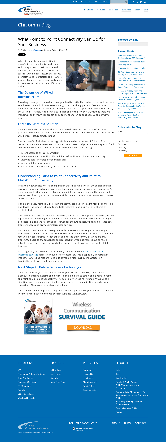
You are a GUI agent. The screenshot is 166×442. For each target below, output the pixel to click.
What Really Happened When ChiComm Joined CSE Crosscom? (131, 56)
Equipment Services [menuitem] (27, 382)
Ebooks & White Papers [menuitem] (126, 382)
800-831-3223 (89, 423)
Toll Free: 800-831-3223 (81, 1)
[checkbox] (133, 147)
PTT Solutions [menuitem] (24, 386)
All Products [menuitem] (56, 370)
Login (105, 1)
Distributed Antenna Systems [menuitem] (31, 374)
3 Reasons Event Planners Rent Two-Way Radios (131, 63)
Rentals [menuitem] (21, 390)
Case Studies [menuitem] (121, 378)
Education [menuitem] (87, 370)
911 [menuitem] (19, 370)
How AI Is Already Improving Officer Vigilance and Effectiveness (132, 92)
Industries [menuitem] (113, 10)
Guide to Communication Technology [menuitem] (127, 386)
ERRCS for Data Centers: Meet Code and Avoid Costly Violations (131, 79)
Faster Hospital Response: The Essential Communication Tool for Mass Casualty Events (132, 106)
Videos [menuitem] (119, 412)
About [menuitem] (137, 10)
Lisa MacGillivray (34, 50)
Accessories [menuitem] (56, 374)
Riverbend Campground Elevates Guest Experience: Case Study (132, 85)
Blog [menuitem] (146, 10)
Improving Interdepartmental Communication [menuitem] (129, 403)
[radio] (133, 144)
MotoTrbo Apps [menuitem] (58, 382)
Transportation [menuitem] (90, 390)
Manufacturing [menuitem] (90, 382)
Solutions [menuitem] (88, 10)
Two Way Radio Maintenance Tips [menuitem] (131, 392)
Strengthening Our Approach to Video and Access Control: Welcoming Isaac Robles (131, 115)
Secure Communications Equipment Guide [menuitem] (132, 396)
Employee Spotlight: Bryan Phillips (132, 68)
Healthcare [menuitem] (88, 378)
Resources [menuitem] (126, 10)
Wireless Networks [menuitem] (26, 398)
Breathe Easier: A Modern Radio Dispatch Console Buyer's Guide (131, 98)
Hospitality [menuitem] (88, 374)
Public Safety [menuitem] (89, 386)
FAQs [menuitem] (118, 370)
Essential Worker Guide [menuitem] (126, 408)
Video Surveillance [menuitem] (26, 394)
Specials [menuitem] (54, 378)
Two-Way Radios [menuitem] (25, 378)
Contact (96, 1)
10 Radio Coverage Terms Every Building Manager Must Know (131, 73)
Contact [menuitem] (140, 423)
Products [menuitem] (100, 10)
